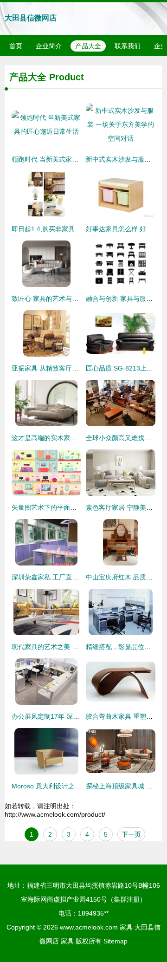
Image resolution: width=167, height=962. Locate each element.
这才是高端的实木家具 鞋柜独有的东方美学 (74, 438)
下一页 (131, 834)
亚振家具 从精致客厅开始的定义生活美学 (71, 368)
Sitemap (115, 941)
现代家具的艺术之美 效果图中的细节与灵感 (74, 646)
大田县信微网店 (31, 18)
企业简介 (49, 46)
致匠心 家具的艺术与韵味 (48, 298)
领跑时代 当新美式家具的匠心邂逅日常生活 (74, 159)
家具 (126, 927)
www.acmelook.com (89, 927)
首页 (15, 46)
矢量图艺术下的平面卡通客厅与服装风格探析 (76, 507)
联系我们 (128, 46)
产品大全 (88, 46)
